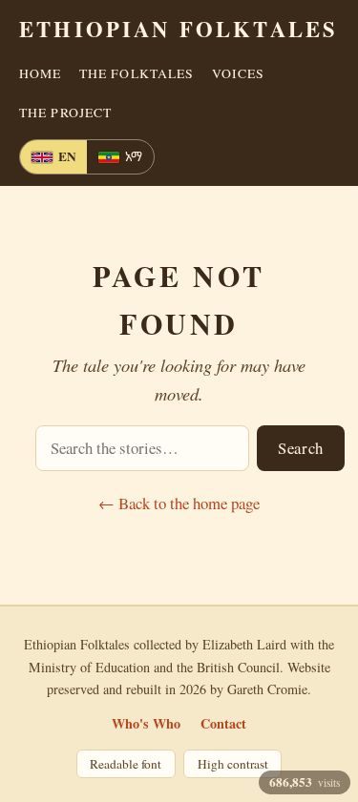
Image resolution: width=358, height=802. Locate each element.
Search (301, 448)
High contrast (233, 763)
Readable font (125, 763)
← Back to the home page (179, 503)
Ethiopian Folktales (178, 29)
